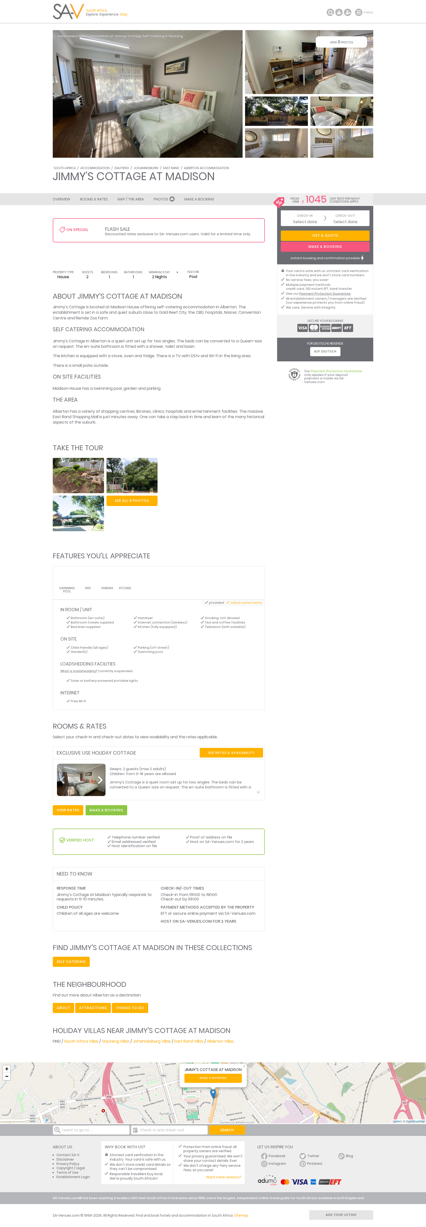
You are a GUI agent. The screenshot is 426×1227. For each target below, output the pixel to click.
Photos (161, 199)
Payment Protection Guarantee (325, 294)
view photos (341, 42)
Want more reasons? (223, 1177)
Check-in (305, 215)
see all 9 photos (132, 500)
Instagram (277, 1163)
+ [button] (6, 1069)
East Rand (171, 168)
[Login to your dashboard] (339, 12)
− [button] (6, 1076)
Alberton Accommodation (206, 168)
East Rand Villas (188, 1041)
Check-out (345, 215)
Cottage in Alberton (88, 341)
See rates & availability (231, 752)
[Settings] (347, 12)
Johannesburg (146, 168)
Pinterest (314, 1163)
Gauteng (121, 168)
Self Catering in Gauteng (162, 36)
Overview (61, 199)
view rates (68, 810)
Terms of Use (67, 1172)
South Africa (65, 168)
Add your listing (341, 1215)
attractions (93, 1007)
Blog (349, 1156)
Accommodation (95, 168)
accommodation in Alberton (210, 307)
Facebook (277, 1156)
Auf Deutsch (325, 351)
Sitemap (241, 1215)
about (63, 1007)
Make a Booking (199, 199)
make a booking (106, 810)
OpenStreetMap (415, 1121)
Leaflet (397, 1121)
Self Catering (71, 961)
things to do (130, 1007)
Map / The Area (131, 199)
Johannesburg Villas (152, 1041)
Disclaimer (65, 1159)
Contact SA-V (67, 1155)
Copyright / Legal (70, 1168)
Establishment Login (73, 1177)
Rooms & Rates (94, 199)
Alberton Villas (220, 1041)
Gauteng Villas (115, 1041)
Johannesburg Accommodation (83, 36)
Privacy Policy (67, 1164)
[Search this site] (330, 12)
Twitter (313, 1156)
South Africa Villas (81, 1041)
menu (359, 12)
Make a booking (213, 1078)
